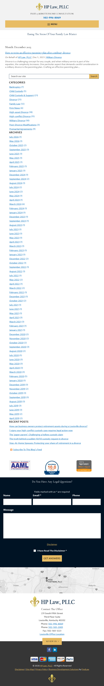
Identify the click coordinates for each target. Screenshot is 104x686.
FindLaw (85, 669)
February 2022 (16, 292)
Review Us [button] (51, 641)
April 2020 (14, 368)
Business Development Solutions (64, 669)
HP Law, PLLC (24, 57)
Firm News (14, 108)
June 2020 (14, 359)
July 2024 (14, 187)
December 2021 (17, 296)
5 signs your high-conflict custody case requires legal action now (41, 430)
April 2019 (14, 418)
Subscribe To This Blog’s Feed (27, 449)
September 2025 (17, 149)
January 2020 (16, 380)
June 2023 (14, 233)
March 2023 (15, 246)
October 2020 (16, 342)
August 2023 (15, 225)
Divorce (13, 99)
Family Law (14, 104)
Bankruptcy (15, 87)
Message (8, 509)
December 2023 (17, 216)
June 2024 (14, 191)
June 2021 (14, 309)
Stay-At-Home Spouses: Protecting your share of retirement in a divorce (45, 443)
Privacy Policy (41, 669)
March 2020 (15, 372)
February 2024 (16, 208)
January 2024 (16, 212)
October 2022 (16, 263)
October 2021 (16, 300)
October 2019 (16, 393)
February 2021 (16, 326)
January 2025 (15, 170)
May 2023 (14, 237)
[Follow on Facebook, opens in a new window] (49, 649)
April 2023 (14, 242)
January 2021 (15, 330)
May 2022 (14, 279)
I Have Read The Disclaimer (52, 551)
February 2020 (16, 376)
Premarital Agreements (20, 129)
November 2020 (17, 338)
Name (6, 495)
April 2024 (14, 200)
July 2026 (14, 137)
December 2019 (17, 384)
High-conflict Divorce (20, 116)
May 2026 (14, 141)
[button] (52, 24)
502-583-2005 (55, 627)
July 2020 (14, 355)
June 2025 (14, 154)
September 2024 (17, 179)
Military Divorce (54, 57)
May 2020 (14, 363)
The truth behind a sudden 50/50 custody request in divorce (38, 439)
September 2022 (17, 267)
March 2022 (15, 288)
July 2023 (14, 229)
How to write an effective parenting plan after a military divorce (38, 52)
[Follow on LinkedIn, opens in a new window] (55, 649)
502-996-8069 (52, 17)
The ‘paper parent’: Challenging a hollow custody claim (36, 434)
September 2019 (17, 397)
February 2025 (16, 166)
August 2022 (15, 271)
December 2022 (17, 258)
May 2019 (14, 414)
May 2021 (14, 313)
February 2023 (16, 250)
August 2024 (15, 183)
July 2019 (13, 405)
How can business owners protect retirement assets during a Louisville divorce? (48, 426)
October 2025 (16, 145)
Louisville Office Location (52, 634)
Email (37, 495)
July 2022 (14, 275)
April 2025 (14, 162)
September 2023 (17, 221)
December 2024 (17, 174)
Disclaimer (52, 544)
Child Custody (16, 91)
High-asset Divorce (18, 112)
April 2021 (14, 317)
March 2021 (15, 321)
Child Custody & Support (21, 95)
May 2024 (14, 195)
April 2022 (14, 284)
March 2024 (15, 204)
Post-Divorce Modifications (23, 125)
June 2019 (14, 410)
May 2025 (14, 158)
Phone (76, 495)
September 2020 (17, 347)
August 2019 (15, 401)
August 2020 (15, 351)
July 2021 (13, 305)
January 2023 (15, 254)
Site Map (30, 669)
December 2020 (17, 334)
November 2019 (17, 389)
